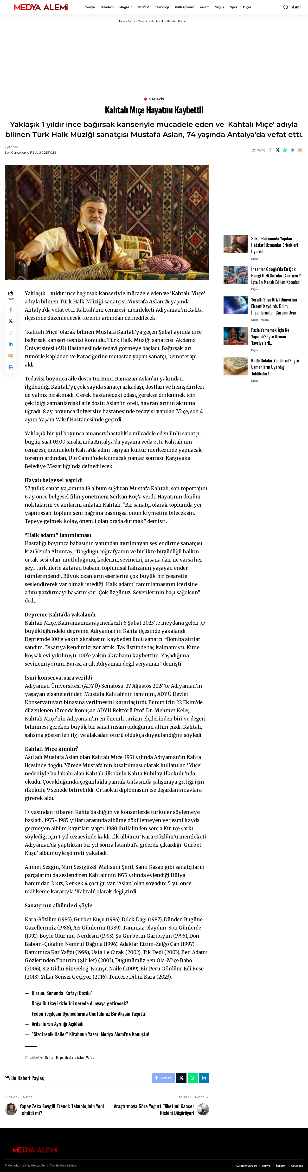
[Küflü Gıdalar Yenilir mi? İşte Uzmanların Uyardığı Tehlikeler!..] (236, 366)
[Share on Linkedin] (292, 150)
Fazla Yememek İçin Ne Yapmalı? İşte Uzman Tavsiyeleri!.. (270, 336)
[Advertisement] (154, 59)
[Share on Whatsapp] (285, 150)
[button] (285, 7)
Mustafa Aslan (74, 1057)
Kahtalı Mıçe (54, 1057)
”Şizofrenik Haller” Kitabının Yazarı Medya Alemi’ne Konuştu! (90, 1034)
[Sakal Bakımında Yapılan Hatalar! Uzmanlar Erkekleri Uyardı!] (236, 244)
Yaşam (264, 319)
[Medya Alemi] (41, 7)
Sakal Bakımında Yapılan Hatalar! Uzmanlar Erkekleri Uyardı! (274, 245)
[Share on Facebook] (270, 150)
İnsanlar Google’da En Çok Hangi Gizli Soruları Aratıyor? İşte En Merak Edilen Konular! (276, 275)
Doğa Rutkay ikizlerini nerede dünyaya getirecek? (80, 1003)
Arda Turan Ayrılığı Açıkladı (57, 1023)
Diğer (254, 258)
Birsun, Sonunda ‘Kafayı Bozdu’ (62, 992)
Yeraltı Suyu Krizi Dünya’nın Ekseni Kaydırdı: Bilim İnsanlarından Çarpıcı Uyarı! (274, 305)
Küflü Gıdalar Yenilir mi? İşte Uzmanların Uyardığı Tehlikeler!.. (275, 367)
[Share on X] (277, 150)
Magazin (156, 99)
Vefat (90, 1057)
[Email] (299, 150)
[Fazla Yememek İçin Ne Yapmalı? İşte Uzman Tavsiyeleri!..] (236, 336)
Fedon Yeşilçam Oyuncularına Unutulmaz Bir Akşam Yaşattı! (89, 1013)
